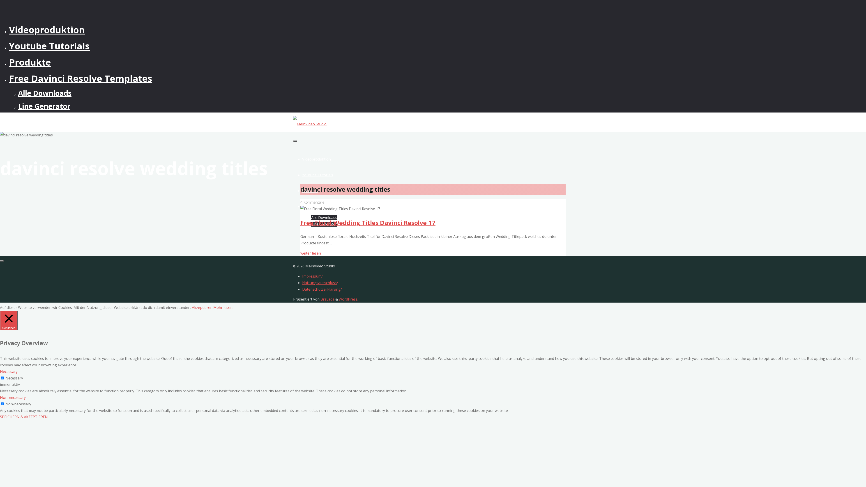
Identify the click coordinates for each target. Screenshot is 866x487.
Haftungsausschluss (319, 282)
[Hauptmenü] (295, 141)
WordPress (348, 299)
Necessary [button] (9, 371)
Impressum (311, 276)
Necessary (14, 378)
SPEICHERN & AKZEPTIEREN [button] (24, 416)
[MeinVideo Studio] (310, 124)
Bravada (327, 299)
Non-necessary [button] (13, 397)
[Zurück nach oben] (2, 261)
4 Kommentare (312, 202)
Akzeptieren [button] (202, 307)
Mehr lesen (223, 307)
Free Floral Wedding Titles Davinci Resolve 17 (367, 222)
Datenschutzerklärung (321, 289)
